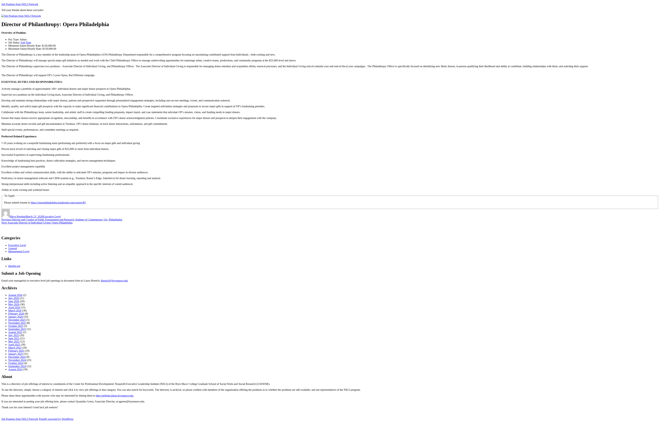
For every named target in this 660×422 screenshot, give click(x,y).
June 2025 (13, 338)
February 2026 (16, 313)
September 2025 (17, 329)
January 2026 (15, 316)
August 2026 (15, 295)
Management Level (18, 251)
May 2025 (13, 341)
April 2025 (14, 344)
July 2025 (13, 335)
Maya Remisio (18, 216)
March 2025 (14, 347)
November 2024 (17, 360)
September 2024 (17, 366)
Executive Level (52, 216)
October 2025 (15, 326)
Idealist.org (14, 266)
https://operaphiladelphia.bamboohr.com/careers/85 (58, 202)
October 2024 (15, 363)
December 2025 (17, 319)
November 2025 (17, 322)
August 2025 (15, 332)
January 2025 (15, 353)
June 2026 (13, 301)
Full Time (26, 42)
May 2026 (13, 304)
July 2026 (13, 298)
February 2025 (16, 350)
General (12, 248)
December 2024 (17, 356)
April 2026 (14, 307)
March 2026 (14, 310)
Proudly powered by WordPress (56, 419)
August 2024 (15, 369)
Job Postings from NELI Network (19, 4)
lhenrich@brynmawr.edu (114, 280)
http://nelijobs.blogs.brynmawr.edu (114, 395)
